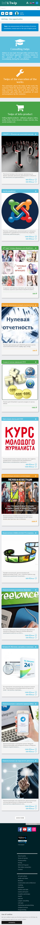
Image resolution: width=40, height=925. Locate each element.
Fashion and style (23, 889)
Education (21, 887)
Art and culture (22, 876)
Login (21, 12)
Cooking (20, 885)
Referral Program (23, 865)
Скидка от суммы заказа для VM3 (14, 362)
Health (20, 896)
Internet (20, 898)
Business (20, 880)
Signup (22, 14)
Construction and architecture (27, 883)
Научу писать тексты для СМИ (13, 419)
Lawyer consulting (23, 901)
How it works (22, 856)
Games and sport (23, 892)
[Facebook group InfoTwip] (20, 829)
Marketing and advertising (26, 905)
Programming (22, 909)
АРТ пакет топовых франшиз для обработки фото (20, 248)
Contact (20, 869)
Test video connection (24, 867)
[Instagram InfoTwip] (34, 829)
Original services (23, 907)
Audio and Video (23, 878)
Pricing (20, 862)
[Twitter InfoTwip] (29, 829)
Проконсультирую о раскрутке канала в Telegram (19, 704)
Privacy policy (22, 860)
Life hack (20, 903)
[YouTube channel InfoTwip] (25, 829)
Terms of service (23, 858)
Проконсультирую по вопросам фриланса (17, 590)
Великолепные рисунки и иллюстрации (16, 476)
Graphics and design (24, 894)
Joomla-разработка (9, 191)
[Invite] (27, 3)
